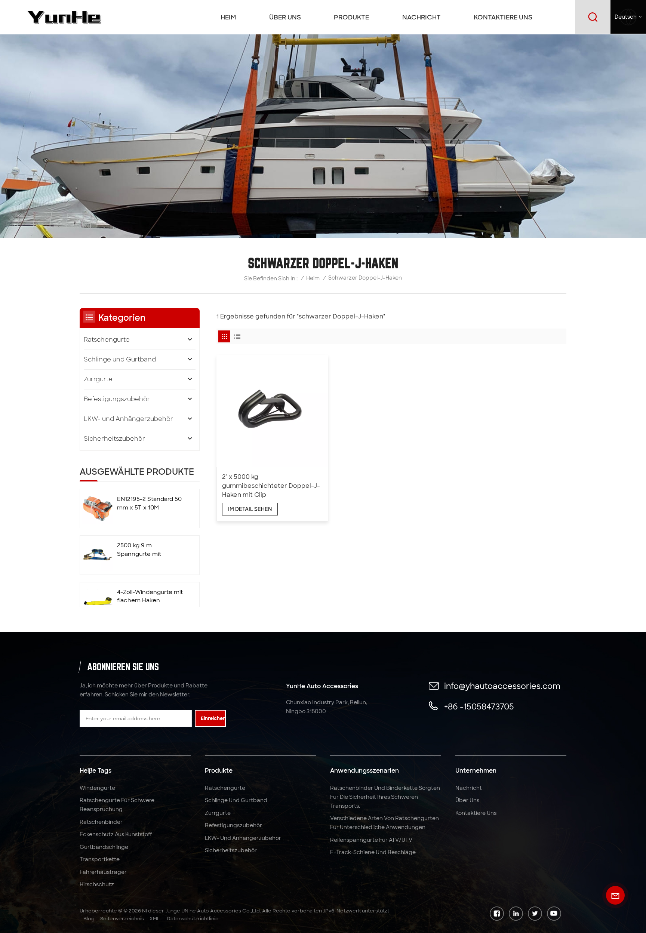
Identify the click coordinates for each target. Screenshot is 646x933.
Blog (89, 918)
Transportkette (100, 859)
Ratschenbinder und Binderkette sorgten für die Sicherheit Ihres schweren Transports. (385, 797)
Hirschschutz (97, 884)
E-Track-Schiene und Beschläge (373, 852)
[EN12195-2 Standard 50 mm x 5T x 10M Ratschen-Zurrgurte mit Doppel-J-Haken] (97, 508)
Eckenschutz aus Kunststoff (116, 834)
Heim (228, 17)
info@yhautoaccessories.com (502, 686)
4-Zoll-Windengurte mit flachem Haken (150, 596)
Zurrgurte (98, 379)
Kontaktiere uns (503, 17)
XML (155, 918)
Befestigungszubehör (117, 399)
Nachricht (421, 17)
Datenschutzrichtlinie (193, 918)
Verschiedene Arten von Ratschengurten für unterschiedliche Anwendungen (384, 823)
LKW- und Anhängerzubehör (128, 419)
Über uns (285, 17)
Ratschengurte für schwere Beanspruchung (117, 805)
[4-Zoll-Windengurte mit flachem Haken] (97, 601)
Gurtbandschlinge (104, 847)
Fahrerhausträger (103, 872)
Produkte (351, 17)
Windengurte (97, 788)
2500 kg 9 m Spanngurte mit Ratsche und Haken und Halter (144, 550)
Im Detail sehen (250, 509)
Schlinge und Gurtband (120, 359)
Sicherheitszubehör (114, 439)
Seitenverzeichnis (122, 918)
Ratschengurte (107, 340)
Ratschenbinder (101, 822)
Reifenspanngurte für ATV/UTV (371, 840)
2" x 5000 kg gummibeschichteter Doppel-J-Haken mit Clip (271, 486)
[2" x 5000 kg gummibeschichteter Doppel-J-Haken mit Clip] (272, 411)
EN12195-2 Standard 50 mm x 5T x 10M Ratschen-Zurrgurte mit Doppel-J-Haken (150, 503)
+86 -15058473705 (479, 707)
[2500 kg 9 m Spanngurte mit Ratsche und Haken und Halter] (97, 554)
